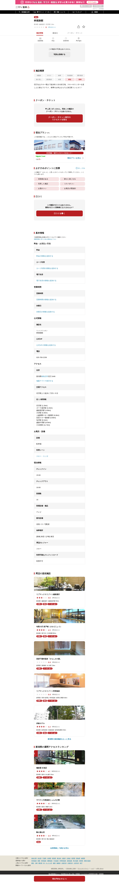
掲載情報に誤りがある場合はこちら (45, 239)
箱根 (39, 861)
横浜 (32, 863)
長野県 (73, 858)
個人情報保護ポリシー (54, 873)
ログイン (95, 9)
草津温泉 (34, 861)
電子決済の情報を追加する (46, 281)
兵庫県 (49, 858)
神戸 (81, 863)
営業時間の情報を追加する (46, 300)
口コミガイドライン (83, 868)
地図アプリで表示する (44, 381)
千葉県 (44, 858)
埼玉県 (39, 858)
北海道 (68, 858)
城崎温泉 (49, 861)
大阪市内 (64, 863)
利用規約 (78, 873)
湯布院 (81, 861)
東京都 (59, 858)
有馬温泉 (43, 861)
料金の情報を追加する (44, 256)
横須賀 (40, 863)
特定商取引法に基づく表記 (67, 873)
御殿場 (58, 863)
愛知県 (78, 858)
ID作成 (101, 9)
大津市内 (76, 863)
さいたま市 (49, 863)
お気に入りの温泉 (86, 6)
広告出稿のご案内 (71, 868)
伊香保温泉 (63, 861)
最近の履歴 (98, 6)
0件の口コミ (52, 27)
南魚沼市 (44, 376)
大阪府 (64, 858)
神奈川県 (34, 858)
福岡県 (83, 858)
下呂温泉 (56, 861)
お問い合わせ (99, 868)
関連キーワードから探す (23, 865)
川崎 (36, 863)
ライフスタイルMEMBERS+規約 (89, 873)
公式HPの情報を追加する (46, 345)
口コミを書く (59, 213)
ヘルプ (92, 868)
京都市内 (70, 863)
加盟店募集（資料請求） (57, 868)
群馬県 (54, 858)
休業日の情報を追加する (45, 312)
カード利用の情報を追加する (47, 268)
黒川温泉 (75, 861)
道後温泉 (69, 861)
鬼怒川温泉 (87, 861)
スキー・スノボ (42, 456)
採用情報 (101, 873)
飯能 (54, 863)
